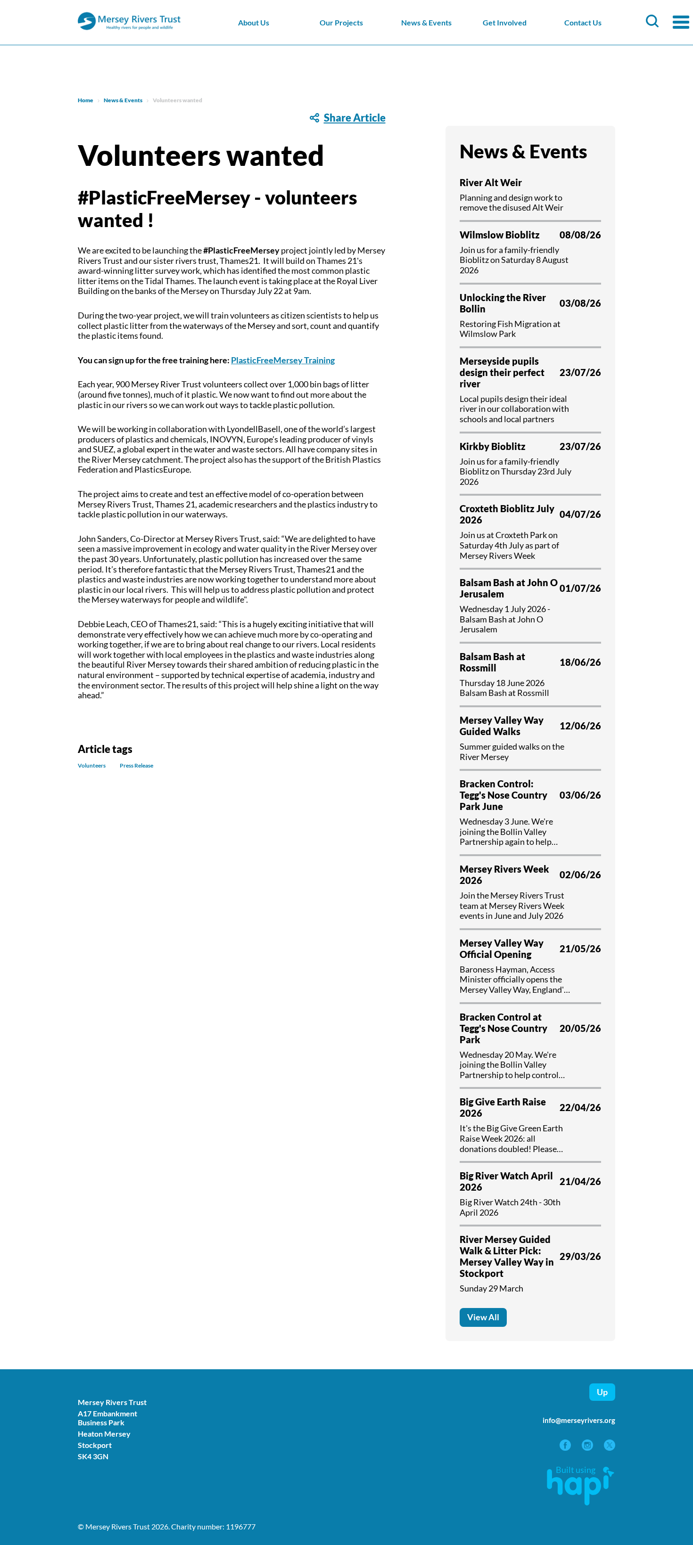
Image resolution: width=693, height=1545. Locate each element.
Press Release (136, 765)
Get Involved (505, 22)
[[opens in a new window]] (566, 1447)
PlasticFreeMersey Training (283, 360)
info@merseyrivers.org (579, 1420)
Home (85, 100)
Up (602, 1392)
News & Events (426, 22)
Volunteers (92, 765)
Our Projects (341, 22)
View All (483, 1317)
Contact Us (583, 22)
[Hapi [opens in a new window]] (580, 1502)
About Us (253, 22)
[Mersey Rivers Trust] (158, 29)
